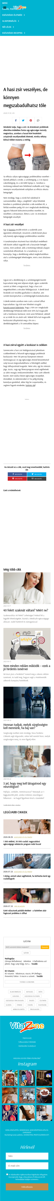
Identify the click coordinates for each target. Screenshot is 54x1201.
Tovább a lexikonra (27, 982)
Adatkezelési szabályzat (27, 1046)
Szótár (27, 941)
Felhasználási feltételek (27, 1042)
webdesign (24, 1130)
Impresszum (27, 1038)
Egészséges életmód (12, 15)
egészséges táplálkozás (15, 1001)
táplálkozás (34, 1009)
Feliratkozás (27, 1186)
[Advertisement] (27, 54)
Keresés (45, 947)
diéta (40, 992)
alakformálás (15, 992)
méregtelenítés (19, 1009)
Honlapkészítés (12, 1130)
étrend (19, 1005)
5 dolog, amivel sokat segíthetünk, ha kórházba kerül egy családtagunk (26, 877)
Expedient (27, 1132)
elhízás (8, 1005)
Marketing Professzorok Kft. (36, 1135)
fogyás (30, 1005)
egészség (16, 996)
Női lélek (6, 27)
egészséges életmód (32, 996)
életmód (43, 1001)
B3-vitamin (9, 970)
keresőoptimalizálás (39, 1130)
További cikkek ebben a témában (11, 805)
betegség (29, 992)
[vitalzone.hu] (19, 7)
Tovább (34, 963)
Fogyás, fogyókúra (11, 9)
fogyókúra (42, 1005)
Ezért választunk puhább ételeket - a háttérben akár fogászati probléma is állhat (24, 911)
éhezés (31, 1001)
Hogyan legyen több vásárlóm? (27, 1058)
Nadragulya (9, 958)
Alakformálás (9, 21)
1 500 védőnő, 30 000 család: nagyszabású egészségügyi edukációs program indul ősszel (22, 842)
